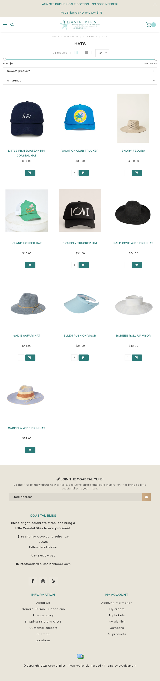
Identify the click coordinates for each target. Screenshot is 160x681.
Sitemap (43, 634)
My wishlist (117, 621)
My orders (117, 609)
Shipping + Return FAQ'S (43, 621)
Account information (116, 602)
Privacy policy (43, 615)
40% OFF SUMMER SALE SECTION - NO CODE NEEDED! (80, 4)
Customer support (43, 627)
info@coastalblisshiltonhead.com (45, 564)
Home (55, 37)
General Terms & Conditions (43, 609)
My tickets (117, 615)
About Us (43, 602)
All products (117, 634)
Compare (117, 627)
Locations (43, 640)
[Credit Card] (80, 656)
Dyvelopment (127, 665)
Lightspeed (93, 665)
